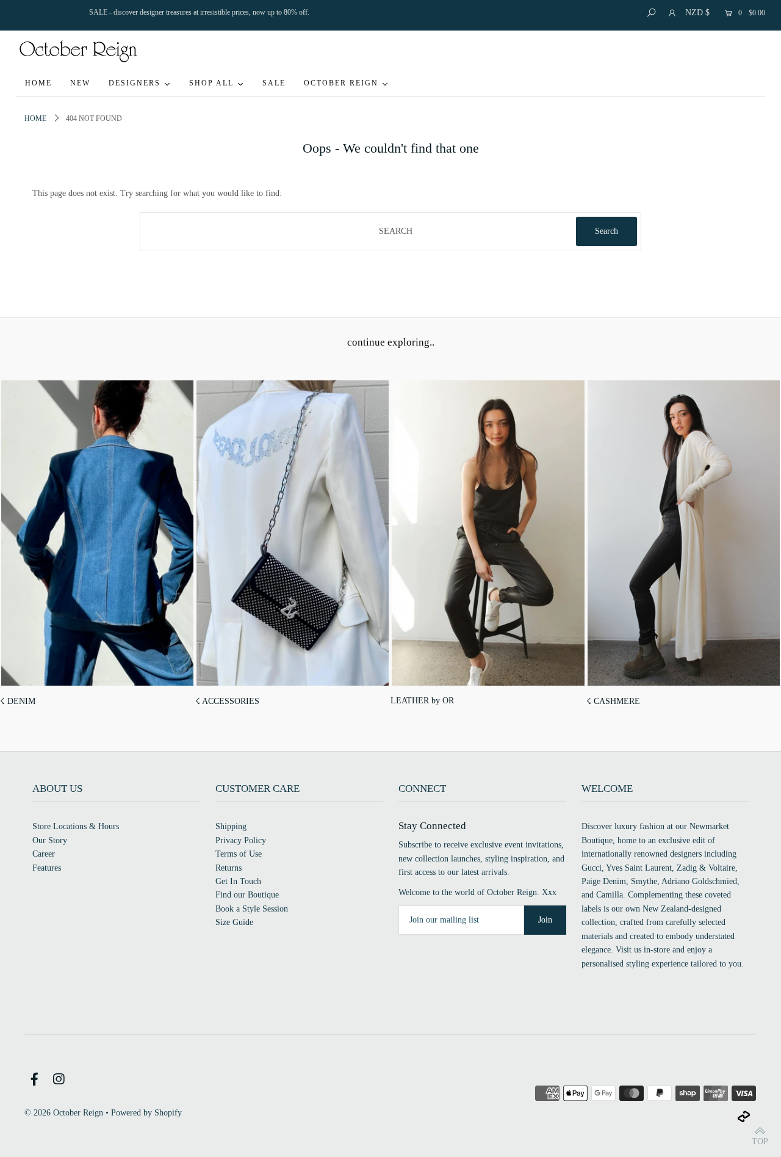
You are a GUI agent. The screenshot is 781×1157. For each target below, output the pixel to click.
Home (35, 118)
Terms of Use (238, 853)
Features (46, 867)
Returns (228, 867)
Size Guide (234, 922)
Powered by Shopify (146, 1112)
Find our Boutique (247, 894)
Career (43, 853)
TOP (760, 1141)
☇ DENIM (17, 701)
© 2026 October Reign (63, 1112)
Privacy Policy (240, 840)
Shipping (231, 826)
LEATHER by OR (422, 700)
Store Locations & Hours (75, 826)
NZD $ (697, 12)
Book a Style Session (251, 908)
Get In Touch (238, 881)
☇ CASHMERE (613, 701)
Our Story (49, 840)
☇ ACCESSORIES (227, 701)
